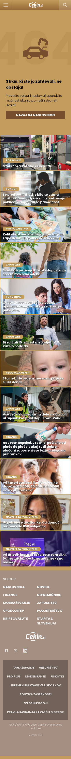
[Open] (6, 5)
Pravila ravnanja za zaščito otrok (35, 712)
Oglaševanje (23, 668)
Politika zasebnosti (35, 694)
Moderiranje (35, 676)
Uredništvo (48, 668)
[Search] (65, 5)
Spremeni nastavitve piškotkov (35, 685)
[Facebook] (6, 650)
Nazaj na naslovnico (35, 115)
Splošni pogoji (35, 703)
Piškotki (57, 676)
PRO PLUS (14, 676)
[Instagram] (25, 650)
